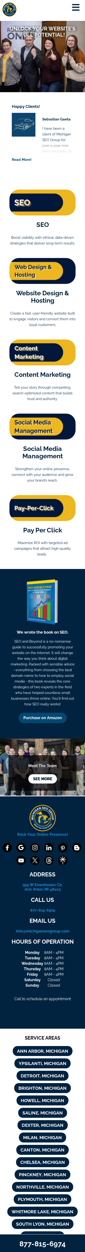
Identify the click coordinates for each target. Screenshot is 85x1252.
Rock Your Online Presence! (42, 834)
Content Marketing (42, 374)
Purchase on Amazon (42, 718)
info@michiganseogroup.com (42, 931)
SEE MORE (42, 779)
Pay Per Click (42, 530)
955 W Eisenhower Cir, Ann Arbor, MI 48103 (42, 887)
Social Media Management (42, 452)
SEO (42, 224)
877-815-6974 (42, 910)
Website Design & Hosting (42, 296)
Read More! (22, 160)
